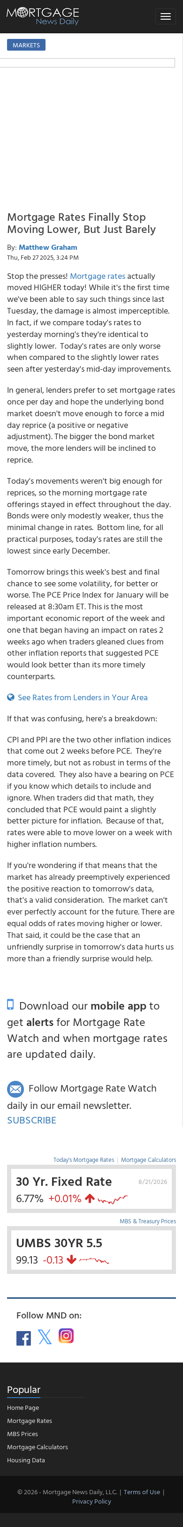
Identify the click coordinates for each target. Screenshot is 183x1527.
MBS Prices (22, 1433)
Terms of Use (142, 1492)
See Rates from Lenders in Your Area (81, 697)
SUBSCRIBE (31, 1119)
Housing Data (26, 1460)
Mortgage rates (97, 275)
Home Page (23, 1407)
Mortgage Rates (29, 1420)
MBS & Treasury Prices (148, 1221)
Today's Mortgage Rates (83, 1159)
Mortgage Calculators (148, 1159)
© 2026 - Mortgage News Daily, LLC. (67, 1492)
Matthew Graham (48, 247)
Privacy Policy (91, 1501)
